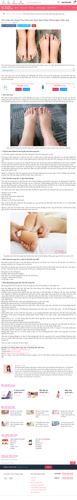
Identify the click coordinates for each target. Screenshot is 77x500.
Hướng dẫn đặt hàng (37, 485)
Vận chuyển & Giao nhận (38, 487)
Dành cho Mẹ (51, 8)
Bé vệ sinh (24, 8)
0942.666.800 (15, 351)
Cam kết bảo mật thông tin (39, 490)
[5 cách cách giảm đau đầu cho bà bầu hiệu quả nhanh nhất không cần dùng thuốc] (7, 395)
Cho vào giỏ (26, 89)
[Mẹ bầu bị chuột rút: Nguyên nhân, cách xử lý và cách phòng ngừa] (32, 395)
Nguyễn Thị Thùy (7, 22)
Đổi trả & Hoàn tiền (36, 482)
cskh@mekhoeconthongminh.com (17, 353)
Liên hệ (33, 480)
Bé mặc (31, 8)
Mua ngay (18, 89)
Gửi (73, 463)
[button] (2, 87)
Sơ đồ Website (35, 492)
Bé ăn (16, 8)
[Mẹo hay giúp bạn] (57, 395)
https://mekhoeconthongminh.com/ (18, 349)
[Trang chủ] (4, 13)
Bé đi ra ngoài (41, 8)
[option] (19, 86)
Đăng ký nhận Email (10, 467)
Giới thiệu (34, 477)
